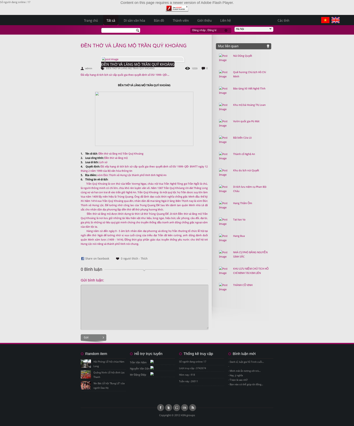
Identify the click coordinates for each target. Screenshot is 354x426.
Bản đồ (159, 21)
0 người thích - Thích (134, 258)
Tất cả (111, 21)
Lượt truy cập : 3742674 (192, 368)
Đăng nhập (199, 30)
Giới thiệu (204, 21)
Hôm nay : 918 (187, 374)
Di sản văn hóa (134, 21)
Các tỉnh (283, 21)
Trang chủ (91, 21)
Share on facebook (97, 258)
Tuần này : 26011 (188, 381)
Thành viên (181, 21)
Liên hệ (225, 21)
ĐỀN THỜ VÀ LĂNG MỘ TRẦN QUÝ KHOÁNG (134, 45)
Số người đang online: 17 (192, 361)
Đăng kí (212, 30)
